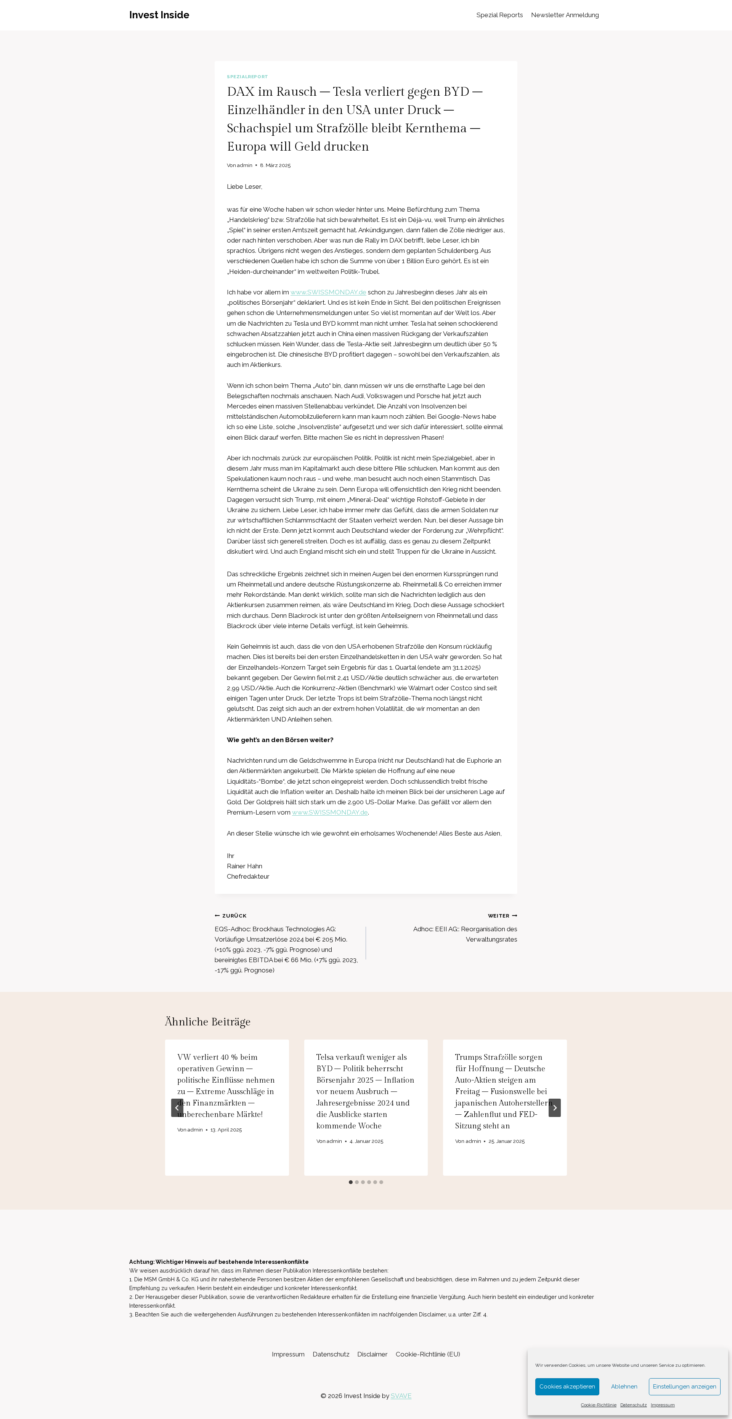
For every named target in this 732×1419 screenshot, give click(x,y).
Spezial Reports (500, 15)
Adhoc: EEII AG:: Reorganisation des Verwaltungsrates (465, 928)
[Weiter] (555, 1108)
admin (244, 165)
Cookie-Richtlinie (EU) (428, 1354)
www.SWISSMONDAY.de (328, 292)
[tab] (351, 1182)
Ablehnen (624, 1386)
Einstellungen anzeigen (684, 1386)
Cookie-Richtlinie (598, 1405)
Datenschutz (633, 1405)
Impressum (663, 1405)
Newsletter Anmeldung (565, 15)
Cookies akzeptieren (567, 1386)
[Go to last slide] (177, 1108)
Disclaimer (372, 1354)
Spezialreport (247, 76)
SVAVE (401, 1396)
